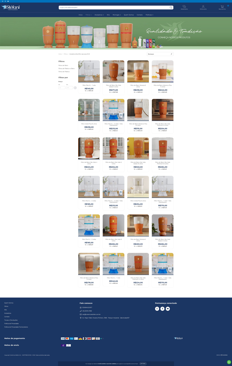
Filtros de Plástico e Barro (66, 68)
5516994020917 (87, 307)
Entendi (143, 363)
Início (81, 15)
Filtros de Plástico (64, 71)
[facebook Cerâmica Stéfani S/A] (5, 1)
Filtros (88, 15)
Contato (140, 15)
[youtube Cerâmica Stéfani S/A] (8, 1)
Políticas (149, 15)
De (59, 84)
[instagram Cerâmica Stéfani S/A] (2, 1)
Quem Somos (129, 15)
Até (67, 84)
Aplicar (75, 87)
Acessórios (99, 15)
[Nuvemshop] (222, 355)
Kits (108, 15)
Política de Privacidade (11, 323)
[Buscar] (171, 7)
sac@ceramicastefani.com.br (91, 314)
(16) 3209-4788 (87, 311)
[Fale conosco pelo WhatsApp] (229, 362)
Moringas (116, 15)
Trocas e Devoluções (10, 320)
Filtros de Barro (63, 65)
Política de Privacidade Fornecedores (16, 327)
